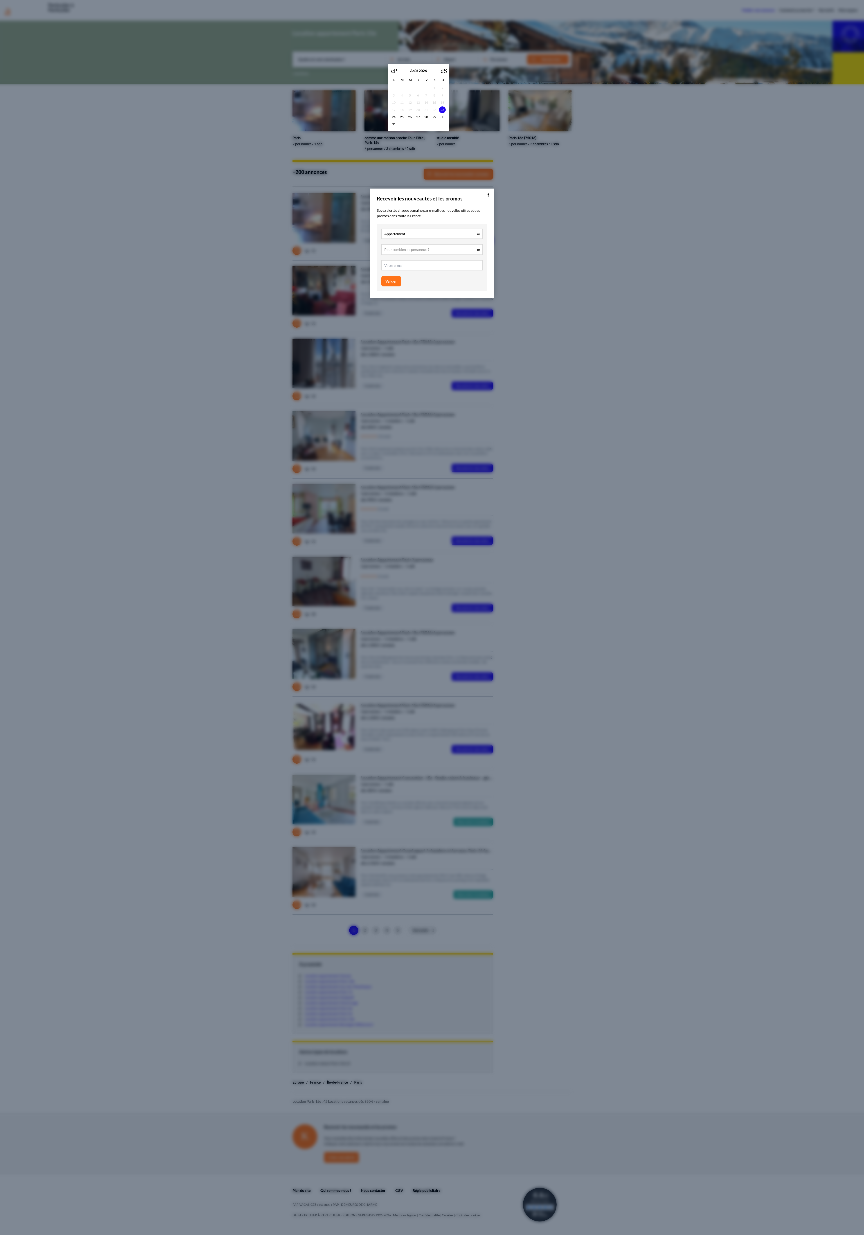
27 (418, 117)
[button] (488, 194)
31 (394, 124)
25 (402, 117)
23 (442, 110)
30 (442, 117)
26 (410, 117)
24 (394, 117)
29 (434, 117)
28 (426, 117)
